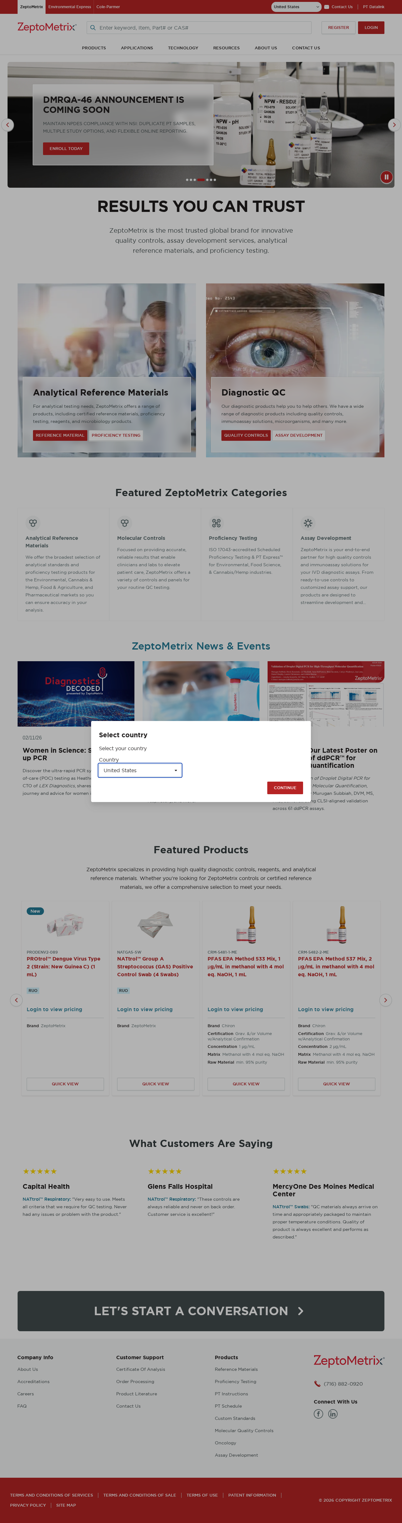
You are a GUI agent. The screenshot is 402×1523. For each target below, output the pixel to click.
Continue (285, 787)
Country (109, 759)
